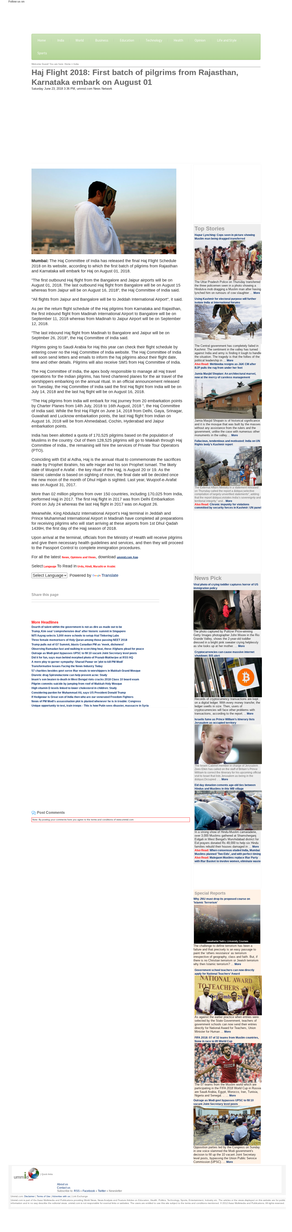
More (256, 293)
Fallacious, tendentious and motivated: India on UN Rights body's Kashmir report (227, 442)
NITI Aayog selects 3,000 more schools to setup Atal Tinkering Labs (75, 635)
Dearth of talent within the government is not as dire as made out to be (76, 627)
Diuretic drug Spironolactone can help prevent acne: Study (69, 675)
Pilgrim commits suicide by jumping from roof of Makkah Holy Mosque (76, 683)
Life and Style (227, 40)
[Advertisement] (146, 125)
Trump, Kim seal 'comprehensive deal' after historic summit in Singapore (78, 631)
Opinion (200, 40)
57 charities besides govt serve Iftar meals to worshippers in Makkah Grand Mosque (86, 670)
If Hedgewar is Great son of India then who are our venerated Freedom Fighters (82, 697)
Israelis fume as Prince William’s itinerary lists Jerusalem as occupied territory (225, 721)
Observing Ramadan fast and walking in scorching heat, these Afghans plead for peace (87, 648)
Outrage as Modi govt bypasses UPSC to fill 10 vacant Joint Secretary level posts (84, 653)
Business (101, 40)
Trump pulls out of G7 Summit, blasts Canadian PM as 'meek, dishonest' (77, 644)
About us (62, 1184)
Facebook (89, 1191)
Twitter (102, 1191)
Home (41, 40)
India (60, 40)
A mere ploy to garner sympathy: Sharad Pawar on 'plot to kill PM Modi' (77, 661)
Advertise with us (61, 1196)
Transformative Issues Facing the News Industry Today (67, 666)
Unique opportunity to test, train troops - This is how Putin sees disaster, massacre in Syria (90, 705)
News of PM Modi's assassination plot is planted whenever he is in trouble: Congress (86, 701)
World (80, 40)
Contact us (63, 1187)
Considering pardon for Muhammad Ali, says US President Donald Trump (78, 692)
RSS (77, 1191)
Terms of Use (43, 1196)
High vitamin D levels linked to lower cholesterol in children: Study (74, 688)
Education (127, 40)
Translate (110, 575)
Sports (42, 53)
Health (178, 40)
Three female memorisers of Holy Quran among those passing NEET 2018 (79, 640)
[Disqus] (109, 883)
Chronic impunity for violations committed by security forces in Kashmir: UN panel (228, 506)
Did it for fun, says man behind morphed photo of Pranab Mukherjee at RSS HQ (82, 657)
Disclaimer (29, 1196)
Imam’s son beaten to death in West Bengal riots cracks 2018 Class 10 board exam (85, 679)
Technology (154, 40)
